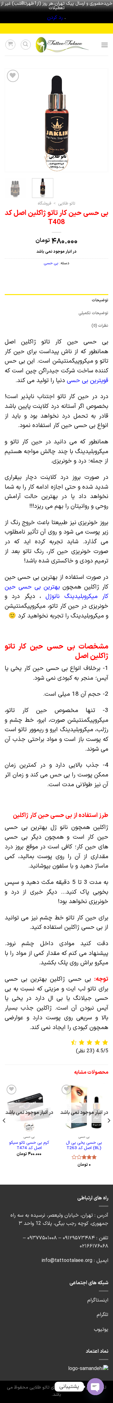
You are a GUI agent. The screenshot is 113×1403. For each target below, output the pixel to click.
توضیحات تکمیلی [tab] (93, 313)
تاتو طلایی (66, 203)
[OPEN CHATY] (95, 1386)
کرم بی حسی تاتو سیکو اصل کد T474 (29, 1145)
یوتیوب (101, 1329)
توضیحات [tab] (100, 300)
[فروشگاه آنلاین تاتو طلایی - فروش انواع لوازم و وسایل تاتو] (62, 45)
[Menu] (104, 44)
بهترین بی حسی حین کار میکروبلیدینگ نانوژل (56, 592)
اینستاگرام (97, 1300)
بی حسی (51, 263)
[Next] (10, 120)
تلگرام (102, 1314)
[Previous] (98, 120)
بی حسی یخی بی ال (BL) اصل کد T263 (84, 1145)
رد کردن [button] (55, 17)
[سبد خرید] (10, 45)
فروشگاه (44, 203)
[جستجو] (26, 45)
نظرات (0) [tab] (99, 326)
